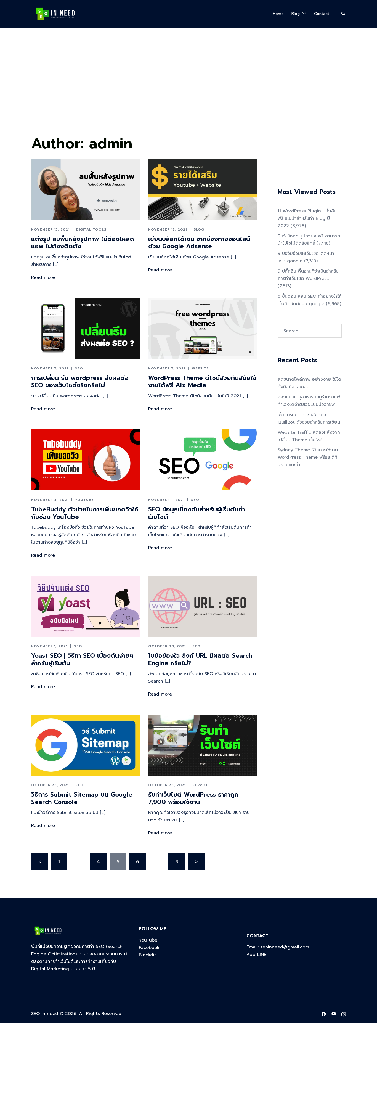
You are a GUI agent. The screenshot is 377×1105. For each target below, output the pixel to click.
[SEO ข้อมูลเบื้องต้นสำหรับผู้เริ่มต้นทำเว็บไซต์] (202, 459)
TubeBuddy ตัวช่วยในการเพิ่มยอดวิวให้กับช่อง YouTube (84, 513)
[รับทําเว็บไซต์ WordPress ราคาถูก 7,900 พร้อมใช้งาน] (202, 745)
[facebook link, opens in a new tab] (324, 1013)
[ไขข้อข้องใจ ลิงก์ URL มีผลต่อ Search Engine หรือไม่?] (202, 606)
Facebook (149, 947)
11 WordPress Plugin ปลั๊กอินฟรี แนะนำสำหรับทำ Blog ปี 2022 (307, 218)
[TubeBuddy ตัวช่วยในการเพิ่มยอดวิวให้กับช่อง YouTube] (85, 459)
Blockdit (147, 954)
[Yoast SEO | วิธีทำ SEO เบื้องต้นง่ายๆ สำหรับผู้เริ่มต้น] (85, 606)
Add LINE (256, 954)
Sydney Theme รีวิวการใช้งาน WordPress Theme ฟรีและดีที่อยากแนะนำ (308, 457)
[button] (343, 14)
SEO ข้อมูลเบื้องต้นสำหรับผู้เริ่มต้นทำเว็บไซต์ (196, 513)
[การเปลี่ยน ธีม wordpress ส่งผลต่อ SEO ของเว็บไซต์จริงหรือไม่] (85, 328)
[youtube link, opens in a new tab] (333, 1013)
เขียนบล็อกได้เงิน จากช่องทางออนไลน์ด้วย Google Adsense (199, 242)
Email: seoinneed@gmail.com (277, 947)
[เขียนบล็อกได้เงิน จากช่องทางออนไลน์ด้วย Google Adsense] (202, 189)
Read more (43, 277)
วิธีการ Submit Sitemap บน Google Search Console (81, 798)
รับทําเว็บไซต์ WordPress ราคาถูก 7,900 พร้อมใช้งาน (193, 798)
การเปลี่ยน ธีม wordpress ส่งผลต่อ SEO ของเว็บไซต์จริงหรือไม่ (80, 381)
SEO (79, 368)
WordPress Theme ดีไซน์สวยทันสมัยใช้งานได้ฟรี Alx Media (202, 381)
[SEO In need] (55, 13)
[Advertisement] (165, 91)
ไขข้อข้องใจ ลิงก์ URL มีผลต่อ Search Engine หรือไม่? (200, 659)
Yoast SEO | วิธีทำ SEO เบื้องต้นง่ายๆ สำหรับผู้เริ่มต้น (82, 659)
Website (200, 368)
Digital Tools (91, 229)
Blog (295, 14)
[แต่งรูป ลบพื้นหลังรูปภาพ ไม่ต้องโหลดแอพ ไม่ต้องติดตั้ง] (85, 189)
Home (278, 14)
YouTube (84, 499)
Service (200, 785)
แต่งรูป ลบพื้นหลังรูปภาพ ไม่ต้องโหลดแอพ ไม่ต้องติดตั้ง (82, 242)
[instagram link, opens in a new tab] (343, 1013)
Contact (321, 14)
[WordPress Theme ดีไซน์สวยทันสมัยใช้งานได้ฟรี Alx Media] (202, 328)
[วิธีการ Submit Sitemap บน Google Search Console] (85, 745)
